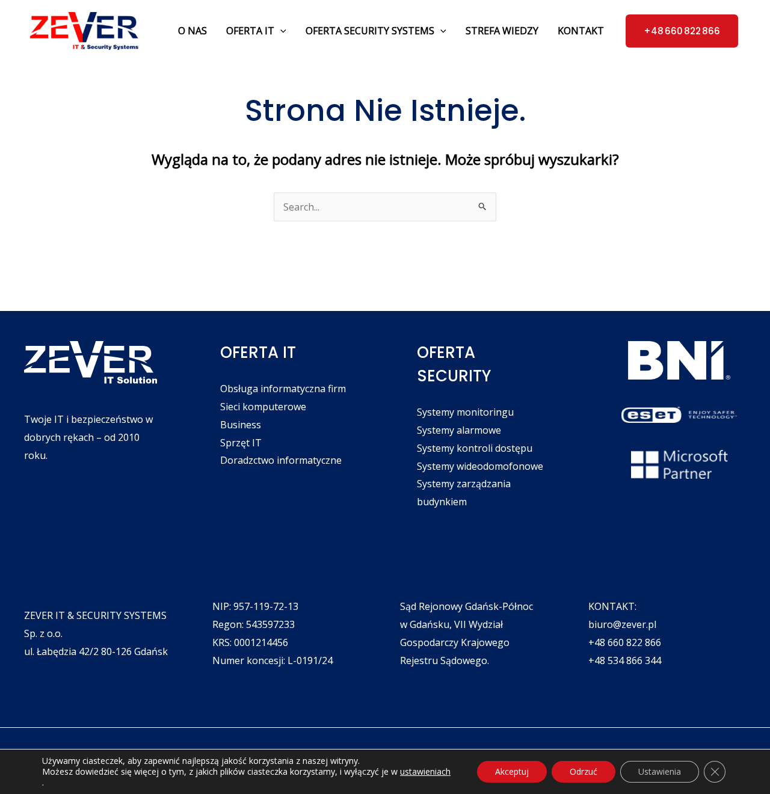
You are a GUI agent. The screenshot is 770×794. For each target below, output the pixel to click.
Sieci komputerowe (263, 406)
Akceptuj (512, 771)
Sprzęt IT (241, 442)
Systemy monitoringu (465, 412)
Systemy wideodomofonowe (480, 466)
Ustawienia (659, 771)
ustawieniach (425, 771)
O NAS (192, 30)
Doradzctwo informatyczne (281, 460)
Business (240, 424)
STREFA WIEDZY (502, 30)
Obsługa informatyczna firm (283, 388)
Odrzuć (583, 771)
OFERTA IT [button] (250, 30)
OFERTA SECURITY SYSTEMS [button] (370, 30)
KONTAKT (581, 30)
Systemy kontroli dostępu (474, 448)
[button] (280, 30)
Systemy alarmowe (459, 430)
